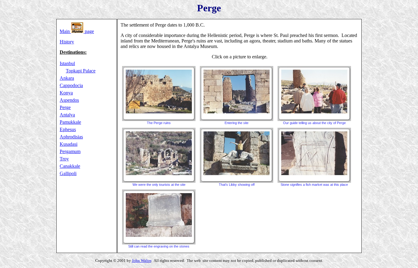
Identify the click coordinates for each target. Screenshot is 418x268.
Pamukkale (70, 122)
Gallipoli (68, 173)
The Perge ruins (159, 123)
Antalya (67, 114)
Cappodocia (71, 85)
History (67, 41)
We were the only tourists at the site (158, 184)
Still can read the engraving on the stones (158, 246)
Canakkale (70, 166)
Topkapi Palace (80, 70)
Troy (64, 158)
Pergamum (70, 151)
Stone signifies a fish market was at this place (314, 184)
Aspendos (69, 100)
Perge (65, 107)
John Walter (141, 260)
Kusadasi (68, 144)
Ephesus (68, 129)
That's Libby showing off (237, 184)
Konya (66, 92)
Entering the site (236, 123)
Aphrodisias (71, 136)
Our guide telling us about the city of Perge (314, 123)
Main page (77, 31)
